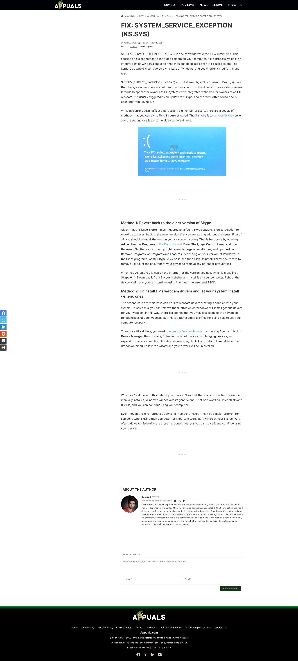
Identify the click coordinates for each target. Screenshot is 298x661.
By (122, 43)
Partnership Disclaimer (198, 627)
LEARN (217, 5)
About (74, 627)
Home (126, 16)
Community (87, 627)
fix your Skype (222, 115)
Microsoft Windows (141, 16)
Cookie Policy (123, 627)
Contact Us (221, 627)
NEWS (204, 5)
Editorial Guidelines (171, 627)
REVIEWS (187, 5)
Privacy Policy (105, 627)
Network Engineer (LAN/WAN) (156, 500)
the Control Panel (170, 244)
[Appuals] (68, 5)
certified (133, 46)
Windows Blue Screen (163, 16)
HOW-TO (169, 5)
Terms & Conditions (146, 627)
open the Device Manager (186, 331)
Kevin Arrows (128, 43)
